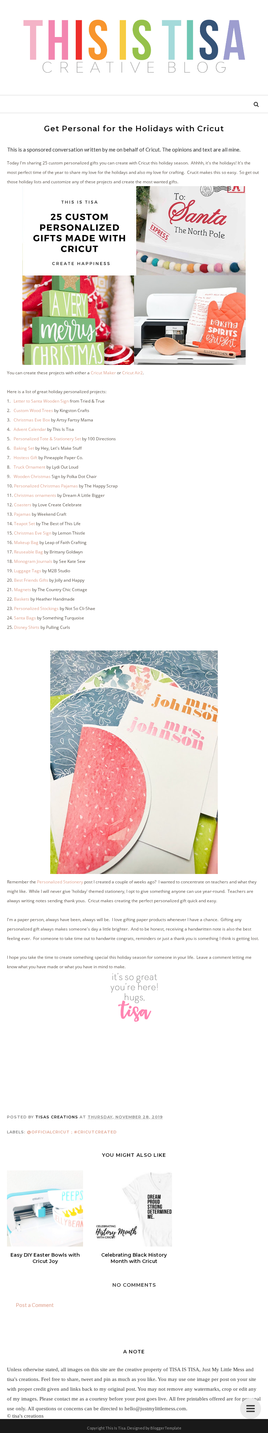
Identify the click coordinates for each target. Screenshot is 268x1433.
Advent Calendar (30, 429)
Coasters (22, 505)
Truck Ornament (30, 467)
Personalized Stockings (36, 608)
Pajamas (22, 514)
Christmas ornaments (35, 495)
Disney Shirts (26, 627)
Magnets (22, 590)
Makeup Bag (26, 542)
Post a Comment (35, 1305)
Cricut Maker (103, 373)
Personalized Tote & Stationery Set (47, 439)
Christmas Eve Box (32, 420)
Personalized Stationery (60, 882)
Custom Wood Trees (34, 410)
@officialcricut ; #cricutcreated (72, 1132)
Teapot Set (24, 524)
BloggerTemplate (165, 1428)
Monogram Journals (33, 561)
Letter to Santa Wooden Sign (42, 401)
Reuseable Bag (28, 552)
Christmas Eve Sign (33, 533)
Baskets (22, 599)
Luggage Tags (27, 571)
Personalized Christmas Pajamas (45, 486)
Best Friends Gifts (31, 580)
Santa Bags (25, 618)
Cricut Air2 (132, 373)
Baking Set (24, 448)
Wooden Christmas (32, 476)
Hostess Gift (25, 458)
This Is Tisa (115, 1428)
